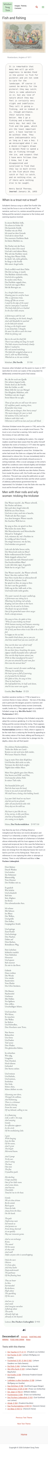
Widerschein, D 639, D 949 (17, 1389)
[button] (37, 7)
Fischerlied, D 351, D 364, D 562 (19, 1361)
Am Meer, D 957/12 (14, 1409)
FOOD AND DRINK (17, 1340)
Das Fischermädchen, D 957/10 (19, 1406)
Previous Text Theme (24, 1418)
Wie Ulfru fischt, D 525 (16, 1369)
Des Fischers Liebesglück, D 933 (20, 1398)
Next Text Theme (24, 1424)
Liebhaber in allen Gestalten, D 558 (20, 1380)
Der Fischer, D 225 (14, 1355)
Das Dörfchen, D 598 (15, 1386)
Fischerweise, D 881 (15, 1395)
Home (24, 1434)
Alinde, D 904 (12, 1403)
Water (28, 1340)
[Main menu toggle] (43, 7)
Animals (24, 1337)
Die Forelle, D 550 (14, 1375)
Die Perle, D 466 (13, 1366)
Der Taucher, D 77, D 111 (16, 1352)
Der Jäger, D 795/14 (15, 1392)
